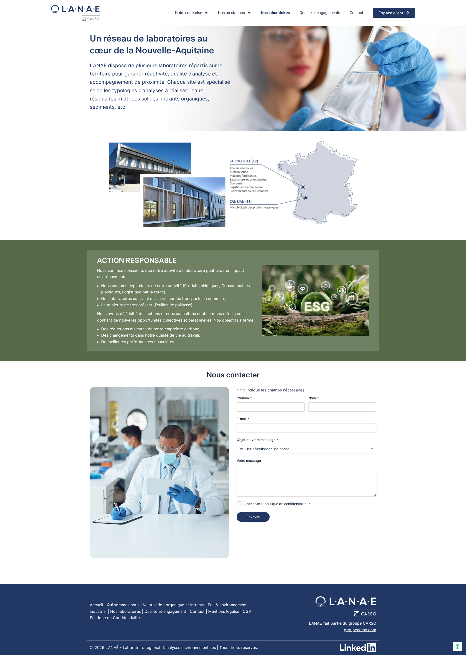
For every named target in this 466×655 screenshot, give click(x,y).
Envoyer (253, 517)
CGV (247, 611)
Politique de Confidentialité (115, 617)
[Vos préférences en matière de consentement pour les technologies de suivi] (457, 646)
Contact (356, 12)
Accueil (96, 604)
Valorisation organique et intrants (173, 604)
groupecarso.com (360, 629)
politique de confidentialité (286, 504)
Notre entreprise (188, 12)
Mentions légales (223, 611)
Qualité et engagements (320, 12)
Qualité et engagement (165, 611)
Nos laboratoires (275, 12)
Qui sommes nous (123, 604)
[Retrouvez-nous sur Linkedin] (358, 647)
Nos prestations (231, 12)
